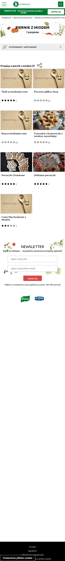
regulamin (32, 550)
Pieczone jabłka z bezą (46, 91)
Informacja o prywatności (32, 554)
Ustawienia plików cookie (17, 558)
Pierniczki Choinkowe (13, 175)
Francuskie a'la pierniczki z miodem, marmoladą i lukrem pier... (48, 134)
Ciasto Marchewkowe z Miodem (14, 218)
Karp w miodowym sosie (14, 133)
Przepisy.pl (6, 17)
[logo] (22, 4)
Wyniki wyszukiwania (23, 17)
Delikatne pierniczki (45, 175)
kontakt (32, 546)
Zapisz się (33, 278)
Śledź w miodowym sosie (15, 91)
